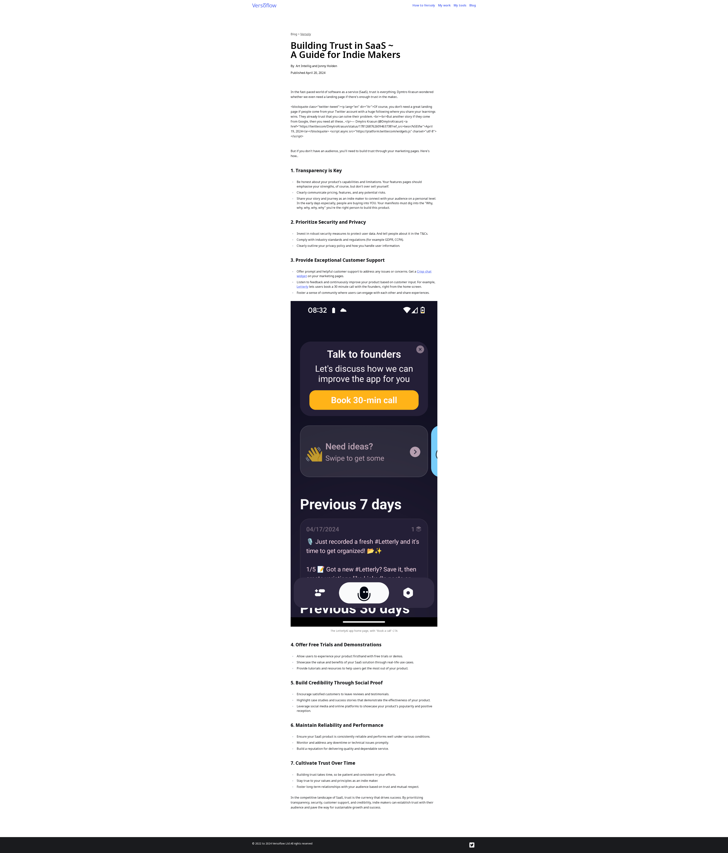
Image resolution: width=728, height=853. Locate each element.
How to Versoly (424, 5)
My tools (460, 5)
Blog (472, 5)
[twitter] (472, 845)
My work (444, 5)
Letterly (302, 287)
